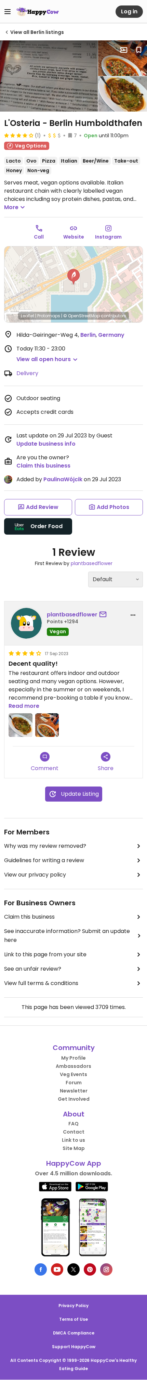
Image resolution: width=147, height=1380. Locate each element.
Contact (73, 1131)
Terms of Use (73, 1319)
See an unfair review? (32, 969)
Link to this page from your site (45, 954)
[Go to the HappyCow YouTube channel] (57, 1269)
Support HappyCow (73, 1347)
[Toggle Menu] (7, 11)
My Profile (73, 1058)
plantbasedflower (91, 563)
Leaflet (27, 316)
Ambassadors (73, 1066)
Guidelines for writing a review (44, 860)
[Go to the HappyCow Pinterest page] (90, 1269)
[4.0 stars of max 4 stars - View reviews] (18, 135)
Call (39, 236)
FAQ (73, 1123)
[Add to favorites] (139, 49)
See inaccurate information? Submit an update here (67, 935)
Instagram (108, 236)
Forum (74, 1082)
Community (74, 1047)
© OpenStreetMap (81, 316)
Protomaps (48, 316)
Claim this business (43, 466)
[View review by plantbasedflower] (26, 623)
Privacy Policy (73, 1305)
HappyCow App (73, 1163)
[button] (73, 277)
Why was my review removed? (45, 846)
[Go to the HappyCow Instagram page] (106, 1269)
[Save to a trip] (124, 49)
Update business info (46, 444)
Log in (129, 11)
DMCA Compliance (73, 1333)
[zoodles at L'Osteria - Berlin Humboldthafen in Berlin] (122, 58)
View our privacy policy (35, 875)
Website (73, 236)
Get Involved (74, 1099)
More (11, 207)
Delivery (27, 373)
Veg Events (73, 1074)
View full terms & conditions (41, 983)
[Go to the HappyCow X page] (73, 1269)
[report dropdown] (133, 615)
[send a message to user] (104, 615)
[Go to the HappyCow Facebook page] (41, 1269)
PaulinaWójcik (62, 479)
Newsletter (74, 1090)
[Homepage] (37, 11)
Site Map (74, 1148)
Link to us (73, 1140)
